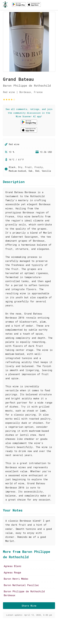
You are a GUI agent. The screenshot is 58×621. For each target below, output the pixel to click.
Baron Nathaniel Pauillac (21, 585)
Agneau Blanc (12, 566)
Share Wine (29, 605)
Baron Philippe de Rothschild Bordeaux (24, 593)
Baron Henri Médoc (16, 578)
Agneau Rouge (12, 572)
